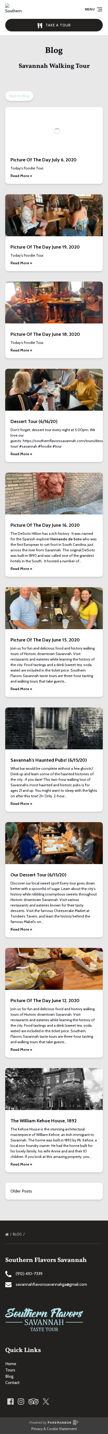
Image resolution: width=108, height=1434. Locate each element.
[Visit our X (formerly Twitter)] (46, 1401)
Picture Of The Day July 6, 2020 (43, 160)
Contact (12, 1382)
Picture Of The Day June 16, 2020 (45, 525)
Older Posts (21, 1191)
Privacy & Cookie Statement (54, 1428)
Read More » (21, 175)
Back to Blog (19, 96)
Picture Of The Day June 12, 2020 (44, 1000)
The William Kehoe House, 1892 (43, 1121)
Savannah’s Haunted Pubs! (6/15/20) (48, 760)
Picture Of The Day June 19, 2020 (45, 247)
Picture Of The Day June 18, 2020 (45, 334)
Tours (10, 1369)
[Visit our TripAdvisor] (33, 1401)
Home (10, 1363)
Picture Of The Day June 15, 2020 (45, 640)
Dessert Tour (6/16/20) (33, 421)
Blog (18, 1234)
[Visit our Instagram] (21, 1401)
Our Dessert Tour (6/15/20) (38, 875)
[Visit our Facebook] (10, 1401)
